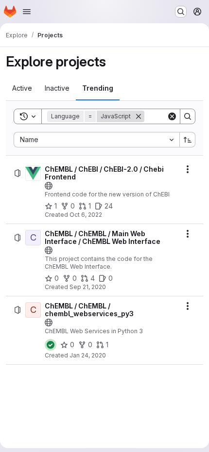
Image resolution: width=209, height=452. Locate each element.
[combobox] (96, 139)
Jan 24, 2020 (88, 355)
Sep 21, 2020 (88, 287)
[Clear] (172, 116)
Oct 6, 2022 (86, 214)
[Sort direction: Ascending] (187, 139)
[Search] (187, 116)
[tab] (22, 88)
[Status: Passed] (50, 345)
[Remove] (138, 116)
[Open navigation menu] (27, 11)
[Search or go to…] (181, 11)
